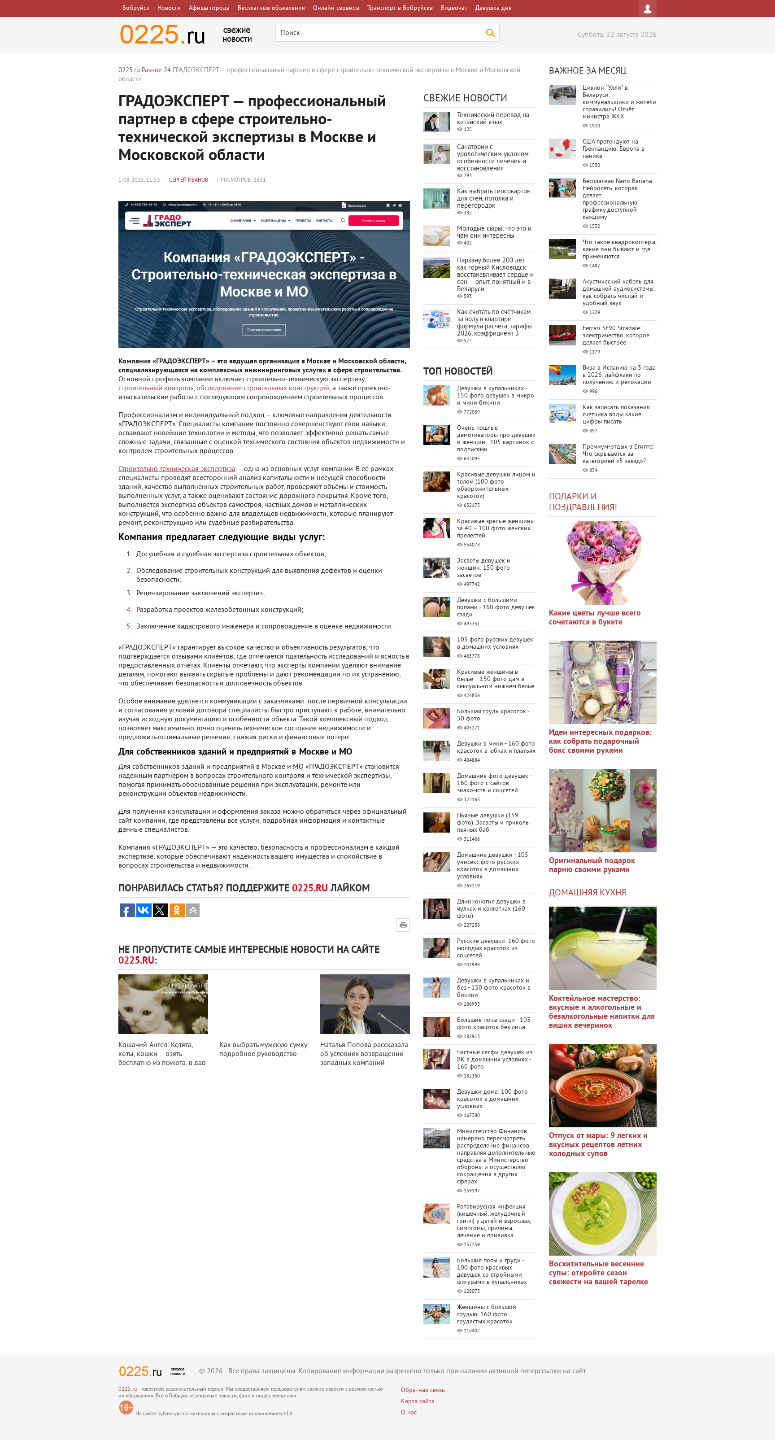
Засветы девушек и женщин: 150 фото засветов (483, 568)
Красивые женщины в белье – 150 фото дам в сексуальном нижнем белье (495, 679)
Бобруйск (135, 8)
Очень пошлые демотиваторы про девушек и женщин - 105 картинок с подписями (496, 439)
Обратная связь (423, 1390)
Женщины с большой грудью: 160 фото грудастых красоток (486, 1315)
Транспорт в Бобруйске (400, 8)
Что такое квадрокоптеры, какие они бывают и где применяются (619, 250)
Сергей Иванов (188, 180)
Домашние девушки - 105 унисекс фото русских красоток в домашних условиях (492, 866)
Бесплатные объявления (271, 8)
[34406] (603, 810)
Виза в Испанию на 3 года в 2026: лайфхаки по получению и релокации (619, 375)
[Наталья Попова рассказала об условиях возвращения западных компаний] (365, 1004)
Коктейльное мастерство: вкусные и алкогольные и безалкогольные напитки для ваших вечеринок (602, 1012)
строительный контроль (155, 388)
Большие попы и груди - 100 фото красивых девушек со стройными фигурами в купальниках (492, 1271)
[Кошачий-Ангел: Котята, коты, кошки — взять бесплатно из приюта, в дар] (163, 1004)
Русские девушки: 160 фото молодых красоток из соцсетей (496, 949)
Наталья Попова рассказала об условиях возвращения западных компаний (364, 1054)
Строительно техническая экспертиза (176, 469)
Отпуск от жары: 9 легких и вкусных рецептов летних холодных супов (598, 1145)
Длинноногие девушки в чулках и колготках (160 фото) (491, 909)
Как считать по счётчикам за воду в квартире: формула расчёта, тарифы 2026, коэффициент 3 (494, 323)
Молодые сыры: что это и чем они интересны (494, 232)
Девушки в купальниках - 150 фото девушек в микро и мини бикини (495, 396)
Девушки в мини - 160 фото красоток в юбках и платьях (496, 747)
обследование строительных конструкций (262, 388)
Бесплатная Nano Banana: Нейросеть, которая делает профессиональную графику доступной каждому (618, 199)
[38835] (603, 948)
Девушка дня (493, 8)
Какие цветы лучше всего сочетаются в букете (595, 618)
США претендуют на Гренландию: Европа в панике (613, 149)
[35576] (603, 563)
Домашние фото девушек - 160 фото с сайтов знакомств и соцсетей (494, 783)
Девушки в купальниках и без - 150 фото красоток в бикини (494, 988)
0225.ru (127, 1389)
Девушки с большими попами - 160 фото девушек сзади (496, 608)
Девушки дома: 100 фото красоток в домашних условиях (492, 1099)
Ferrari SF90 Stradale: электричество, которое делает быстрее (616, 336)
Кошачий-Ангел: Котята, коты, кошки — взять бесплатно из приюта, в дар (162, 1054)
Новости (169, 8)
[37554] (603, 1085)
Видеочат (454, 8)
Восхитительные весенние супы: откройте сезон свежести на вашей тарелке (598, 1273)
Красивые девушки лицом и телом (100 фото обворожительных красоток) (496, 485)
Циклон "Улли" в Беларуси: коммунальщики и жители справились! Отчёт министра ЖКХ (619, 102)
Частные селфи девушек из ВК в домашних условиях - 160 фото (494, 1060)
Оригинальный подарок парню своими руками (592, 865)
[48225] (603, 682)
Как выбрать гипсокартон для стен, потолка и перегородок (494, 199)
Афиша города (209, 8)
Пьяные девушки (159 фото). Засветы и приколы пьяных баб (493, 823)
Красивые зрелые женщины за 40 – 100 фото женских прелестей (496, 529)
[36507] (603, 1214)
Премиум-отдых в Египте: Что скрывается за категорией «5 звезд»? (618, 454)
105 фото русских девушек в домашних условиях (495, 643)
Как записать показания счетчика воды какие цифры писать (616, 415)
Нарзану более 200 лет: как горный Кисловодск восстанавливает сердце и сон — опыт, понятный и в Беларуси (495, 275)
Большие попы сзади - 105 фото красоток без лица (494, 1024)
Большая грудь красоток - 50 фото (493, 715)
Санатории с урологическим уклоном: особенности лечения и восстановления (493, 158)
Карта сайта (418, 1401)
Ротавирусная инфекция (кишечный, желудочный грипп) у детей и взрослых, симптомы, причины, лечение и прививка (494, 1221)
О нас (409, 1413)
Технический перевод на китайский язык (493, 119)
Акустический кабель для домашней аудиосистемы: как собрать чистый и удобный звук (619, 292)
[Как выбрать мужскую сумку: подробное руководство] (264, 1004)
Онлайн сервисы (336, 8)
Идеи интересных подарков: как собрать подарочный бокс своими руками (600, 742)
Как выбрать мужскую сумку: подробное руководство (264, 1050)
